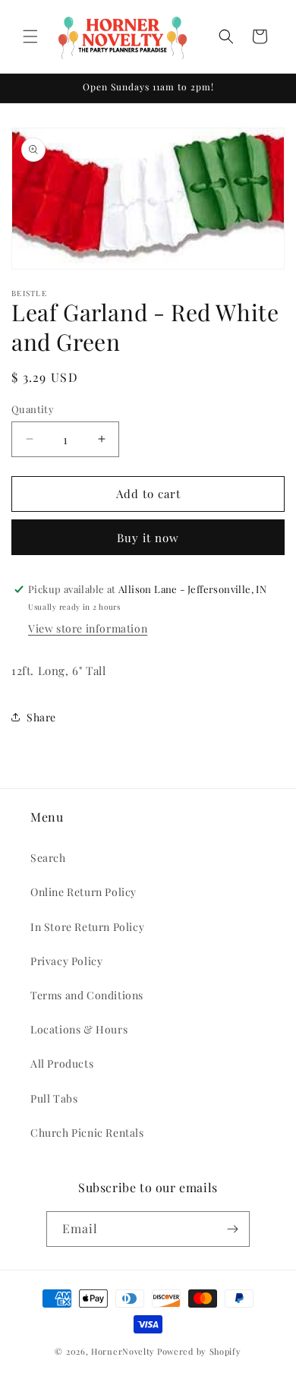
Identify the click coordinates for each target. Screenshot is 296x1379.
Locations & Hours (79, 1029)
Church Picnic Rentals (87, 1132)
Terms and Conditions (86, 995)
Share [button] (41, 717)
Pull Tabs (53, 1098)
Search (48, 857)
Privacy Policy (66, 961)
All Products (61, 1063)
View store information (87, 628)
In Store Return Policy (87, 927)
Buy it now (148, 537)
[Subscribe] (232, 1229)
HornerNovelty (123, 1351)
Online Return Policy (83, 892)
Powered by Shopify (199, 1351)
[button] (30, 36)
